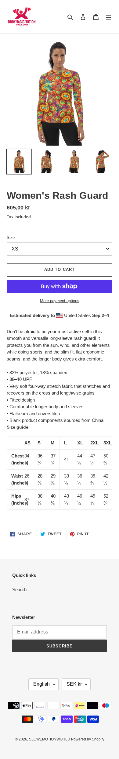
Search (19, 589)
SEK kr (74, 684)
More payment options (59, 300)
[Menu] (108, 16)
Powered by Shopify (87, 739)
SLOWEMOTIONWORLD (50, 739)
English (41, 684)
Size (11, 237)
